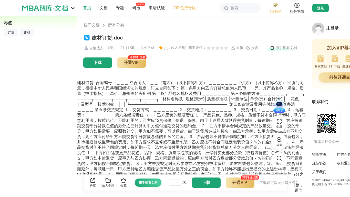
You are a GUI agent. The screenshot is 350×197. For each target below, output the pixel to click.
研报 (136, 7)
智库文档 (91, 25)
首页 (87, 8)
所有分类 (116, 25)
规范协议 (319, 163)
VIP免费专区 (184, 8)
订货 (11, 32)
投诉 (254, 48)
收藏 (123, 186)
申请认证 (157, 8)
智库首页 (319, 154)
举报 (239, 48)
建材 (27, 32)
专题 (120, 8)
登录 (320, 8)
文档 (103, 8)
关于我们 (319, 172)
